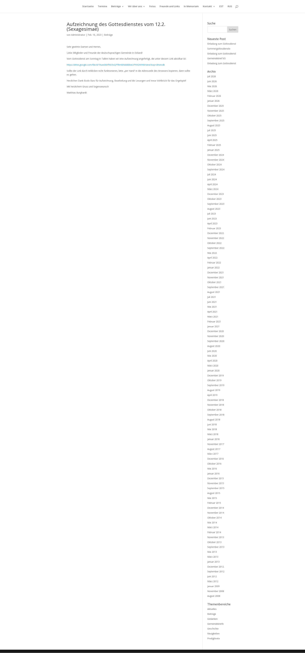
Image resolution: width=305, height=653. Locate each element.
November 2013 (215, 537)
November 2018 (215, 404)
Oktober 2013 (214, 542)
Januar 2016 (213, 473)
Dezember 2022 (215, 233)
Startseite (88, 6)
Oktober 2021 (214, 282)
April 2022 (212, 257)
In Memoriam (191, 6)
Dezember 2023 (215, 193)
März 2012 (212, 581)
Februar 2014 (214, 532)
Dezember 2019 (215, 375)
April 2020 (212, 360)
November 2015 (215, 483)
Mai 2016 (212, 468)
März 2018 (212, 434)
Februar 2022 (214, 262)
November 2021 (215, 277)
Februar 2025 (214, 144)
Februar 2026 (214, 95)
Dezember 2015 (215, 478)
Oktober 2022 (214, 243)
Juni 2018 (212, 424)
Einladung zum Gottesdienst (221, 43)
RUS (230, 6)
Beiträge (116, 6)
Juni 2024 (212, 179)
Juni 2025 (212, 135)
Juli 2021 (211, 296)
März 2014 (212, 527)
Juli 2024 (211, 174)
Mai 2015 (212, 498)
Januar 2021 (213, 326)
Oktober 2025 (214, 115)
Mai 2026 (212, 86)
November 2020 (215, 336)
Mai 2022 (212, 252)
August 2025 (213, 125)
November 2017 (215, 444)
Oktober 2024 (214, 164)
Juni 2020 (212, 350)
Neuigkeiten (213, 633)
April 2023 (212, 223)
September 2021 (215, 287)
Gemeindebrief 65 (216, 58)
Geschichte (213, 628)
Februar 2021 (214, 321)
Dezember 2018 (215, 399)
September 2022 (215, 247)
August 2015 (213, 493)
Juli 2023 (211, 213)
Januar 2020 (213, 370)
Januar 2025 (213, 149)
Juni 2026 (212, 81)
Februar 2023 (214, 228)
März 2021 (212, 316)
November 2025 (215, 110)
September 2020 (215, 341)
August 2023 (213, 208)
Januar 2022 (213, 267)
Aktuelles (212, 608)
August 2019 (213, 390)
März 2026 (212, 90)
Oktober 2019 (214, 380)
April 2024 (212, 184)
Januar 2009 (213, 586)
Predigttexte (213, 638)
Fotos (152, 6)
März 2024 (212, 189)
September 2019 (215, 385)
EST (221, 6)
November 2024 (215, 159)
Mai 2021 (212, 306)
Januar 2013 (213, 561)
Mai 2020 (212, 355)
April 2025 (212, 140)
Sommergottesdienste (218, 48)
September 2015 (215, 488)
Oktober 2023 (214, 198)
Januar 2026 (213, 100)
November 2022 (215, 238)
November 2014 (215, 512)
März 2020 (212, 365)
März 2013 (212, 556)
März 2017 (212, 453)
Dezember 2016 (215, 458)
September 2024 (215, 169)
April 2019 (212, 395)
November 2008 (215, 591)
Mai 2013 (212, 551)
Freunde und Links (170, 6)
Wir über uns (135, 6)
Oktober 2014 (214, 517)
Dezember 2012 (215, 566)
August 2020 (213, 346)
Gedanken (212, 618)
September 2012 (215, 571)
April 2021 (212, 311)
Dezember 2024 (215, 154)
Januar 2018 (213, 439)
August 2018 (213, 419)
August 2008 (213, 595)
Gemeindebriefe (215, 623)
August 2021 (213, 292)
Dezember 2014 (215, 507)
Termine (102, 6)
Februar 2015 (214, 502)
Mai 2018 (212, 429)
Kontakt (207, 6)
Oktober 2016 (214, 463)
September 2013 (215, 546)
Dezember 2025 (215, 105)
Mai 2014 (212, 522)
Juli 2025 (211, 130)
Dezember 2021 (215, 272)
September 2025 (215, 120)
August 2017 (213, 449)
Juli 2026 (211, 76)
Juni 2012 (212, 576)
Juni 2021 (212, 301)
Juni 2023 (212, 218)
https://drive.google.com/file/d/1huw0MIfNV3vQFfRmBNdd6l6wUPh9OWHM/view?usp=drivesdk (116, 64)
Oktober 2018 (214, 409)
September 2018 (215, 414)
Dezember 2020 (215, 331)
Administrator (78, 34)
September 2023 (215, 203)
